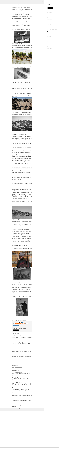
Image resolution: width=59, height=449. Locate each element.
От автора (48, 4)
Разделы (23, 408)
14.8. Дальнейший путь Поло (17, 382)
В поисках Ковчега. (15, 377)
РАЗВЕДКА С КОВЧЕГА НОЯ (17, 367)
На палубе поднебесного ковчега (17, 392)
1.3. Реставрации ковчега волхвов (18, 397)
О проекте (20, 408)
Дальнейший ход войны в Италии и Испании (19, 353)
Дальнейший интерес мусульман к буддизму (19, 402)
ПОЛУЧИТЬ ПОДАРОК (16, 325)
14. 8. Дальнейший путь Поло (17, 335)
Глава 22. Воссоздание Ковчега (17, 340)
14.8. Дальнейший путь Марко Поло (18, 372)
